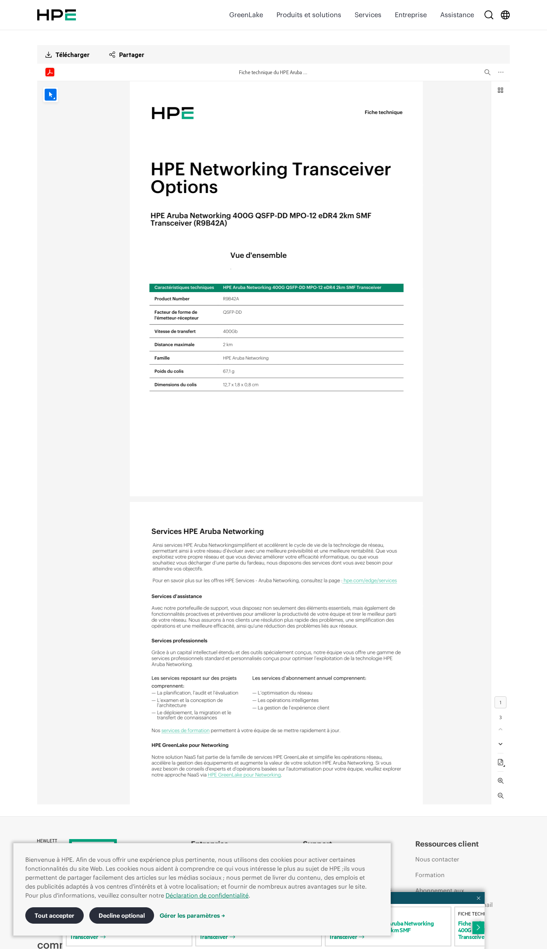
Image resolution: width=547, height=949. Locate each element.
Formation (430, 875)
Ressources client (447, 843)
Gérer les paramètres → (192, 915)
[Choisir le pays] (505, 15)
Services (368, 14)
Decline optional (122, 915)
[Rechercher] (488, 15)
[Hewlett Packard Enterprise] (56, 15)
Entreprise (411, 14)
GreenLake (246, 14)
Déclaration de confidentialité (207, 895)
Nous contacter (437, 859)
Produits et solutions (308, 14)
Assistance (457, 14)
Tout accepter (54, 915)
